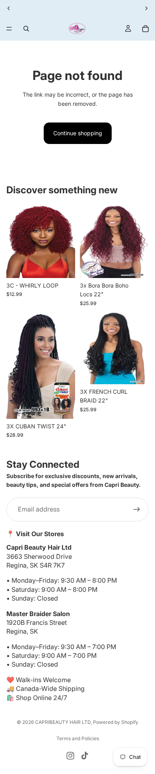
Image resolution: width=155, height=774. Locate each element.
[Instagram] (70, 755)
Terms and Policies (77, 738)
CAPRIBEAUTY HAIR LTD (63, 722)
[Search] (26, 28)
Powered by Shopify (115, 722)
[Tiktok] (84, 755)
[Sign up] (136, 509)
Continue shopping (77, 133)
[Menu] (9, 28)
